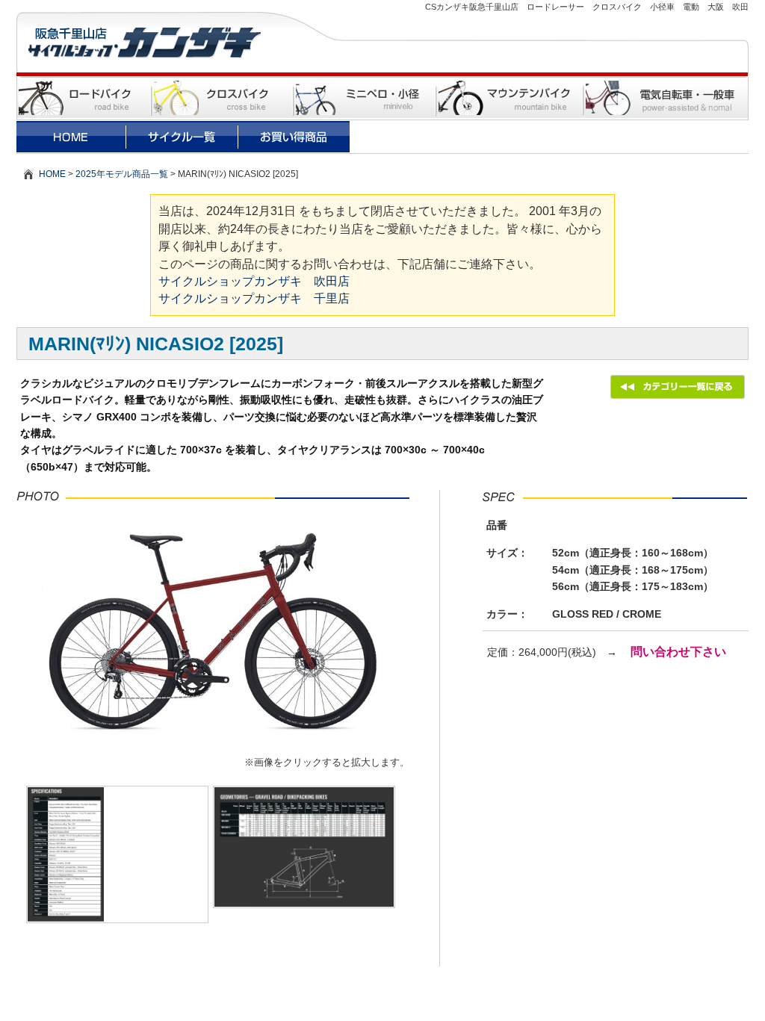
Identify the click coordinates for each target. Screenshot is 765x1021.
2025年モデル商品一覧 (121, 174)
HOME (52, 174)
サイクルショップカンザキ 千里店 (254, 298)
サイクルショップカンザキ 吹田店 (254, 281)
